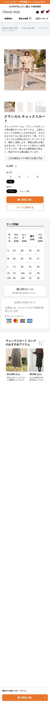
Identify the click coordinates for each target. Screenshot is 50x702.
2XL (10, 182)
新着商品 (8, 18)
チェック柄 (24, 191)
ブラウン (11, 191)
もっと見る (41, 342)
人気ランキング (41, 18)
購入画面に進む (25, 200)
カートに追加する (25, 207)
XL (38, 177)
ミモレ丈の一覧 (27, 28)
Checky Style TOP (9, 28)
